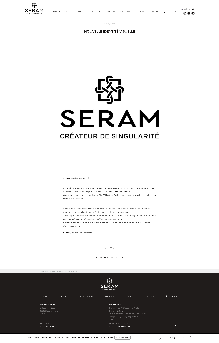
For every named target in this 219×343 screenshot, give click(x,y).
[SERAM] (34, 8)
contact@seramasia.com (120, 326)
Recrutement (140, 12)
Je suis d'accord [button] (183, 338)
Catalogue (171, 12)
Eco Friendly (54, 12)
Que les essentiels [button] (167, 338)
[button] (192, 9)
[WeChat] (193, 13)
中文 (188, 9)
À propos (111, 12)
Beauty (67, 12)
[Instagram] (188, 13)
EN (185, 9)
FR (181, 9)
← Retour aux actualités (109, 257)
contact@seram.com (50, 326)
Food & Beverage (94, 12)
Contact (155, 12)
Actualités (125, 12)
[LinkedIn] (184, 13)
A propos (109, 296)
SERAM (52, 271)
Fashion (78, 12)
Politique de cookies (122, 337)
